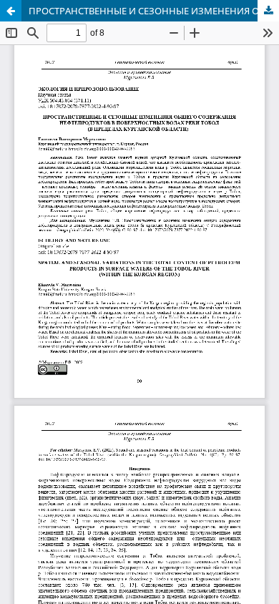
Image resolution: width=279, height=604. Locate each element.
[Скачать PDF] (268, 10)
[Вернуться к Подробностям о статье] (10, 10)
